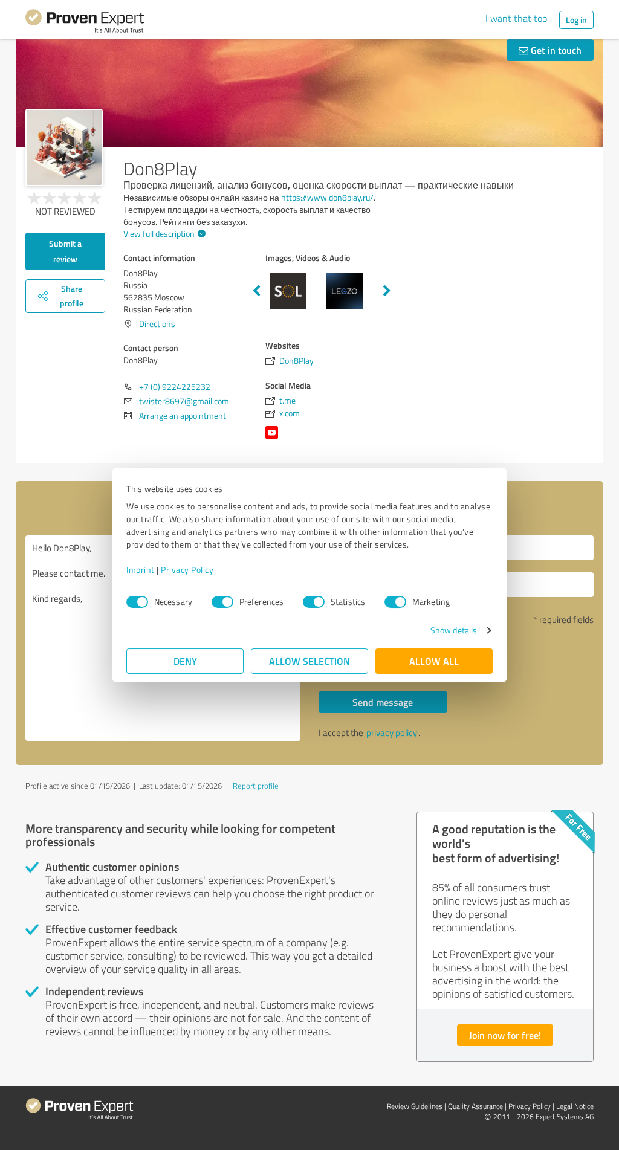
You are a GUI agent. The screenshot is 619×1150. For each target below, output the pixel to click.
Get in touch (555, 50)
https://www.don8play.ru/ (327, 197)
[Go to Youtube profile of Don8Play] (274, 438)
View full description (159, 233)
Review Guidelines (414, 1106)
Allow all (434, 661)
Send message (382, 702)
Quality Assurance (475, 1106)
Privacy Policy (187, 569)
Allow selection (309, 661)
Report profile (256, 785)
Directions (157, 323)
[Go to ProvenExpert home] (84, 23)
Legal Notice (575, 1106)
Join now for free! (505, 1035)
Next (387, 291)
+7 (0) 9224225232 (174, 386)
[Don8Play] (64, 147)
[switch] (222, 602)
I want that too (516, 18)
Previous (256, 291)
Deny (185, 661)
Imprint (140, 569)
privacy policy (391, 732)
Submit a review (65, 251)
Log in (576, 19)
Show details (453, 630)
